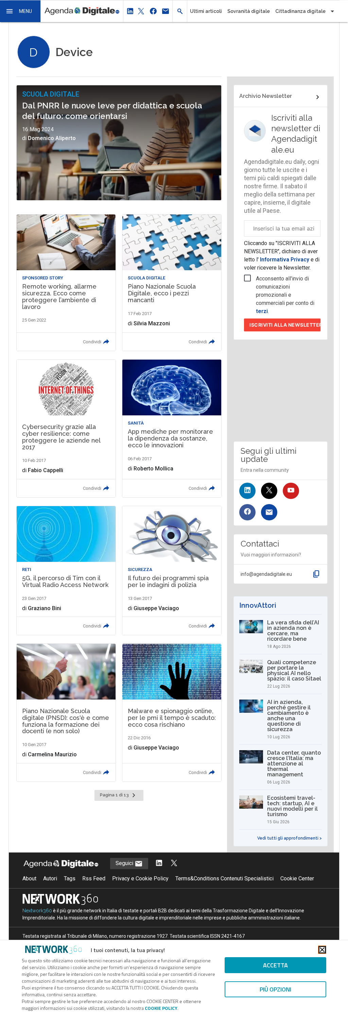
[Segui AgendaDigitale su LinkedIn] (159, 863)
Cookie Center (297, 878)
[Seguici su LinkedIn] (247, 491)
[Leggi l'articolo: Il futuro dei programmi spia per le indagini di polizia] (171, 570)
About (29, 878)
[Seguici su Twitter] (269, 491)
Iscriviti (284, 325)
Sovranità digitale (248, 11)
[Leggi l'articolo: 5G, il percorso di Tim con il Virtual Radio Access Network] (66, 570)
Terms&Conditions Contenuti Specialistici (224, 878)
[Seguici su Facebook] (247, 512)
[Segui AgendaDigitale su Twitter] (174, 863)
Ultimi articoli (206, 11)
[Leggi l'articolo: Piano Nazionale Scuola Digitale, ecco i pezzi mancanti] (171, 282)
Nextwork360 (37, 910)
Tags (69, 878)
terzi (262, 311)
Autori (50, 878)
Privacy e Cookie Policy (140, 878)
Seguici (125, 863)
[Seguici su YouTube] (291, 491)
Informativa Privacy (285, 259)
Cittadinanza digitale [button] (300, 11)
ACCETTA (275, 965)
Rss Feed (93, 878)
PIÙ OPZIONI (275, 989)
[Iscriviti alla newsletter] (269, 512)
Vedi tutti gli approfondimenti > (289, 838)
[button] (20, 11)
